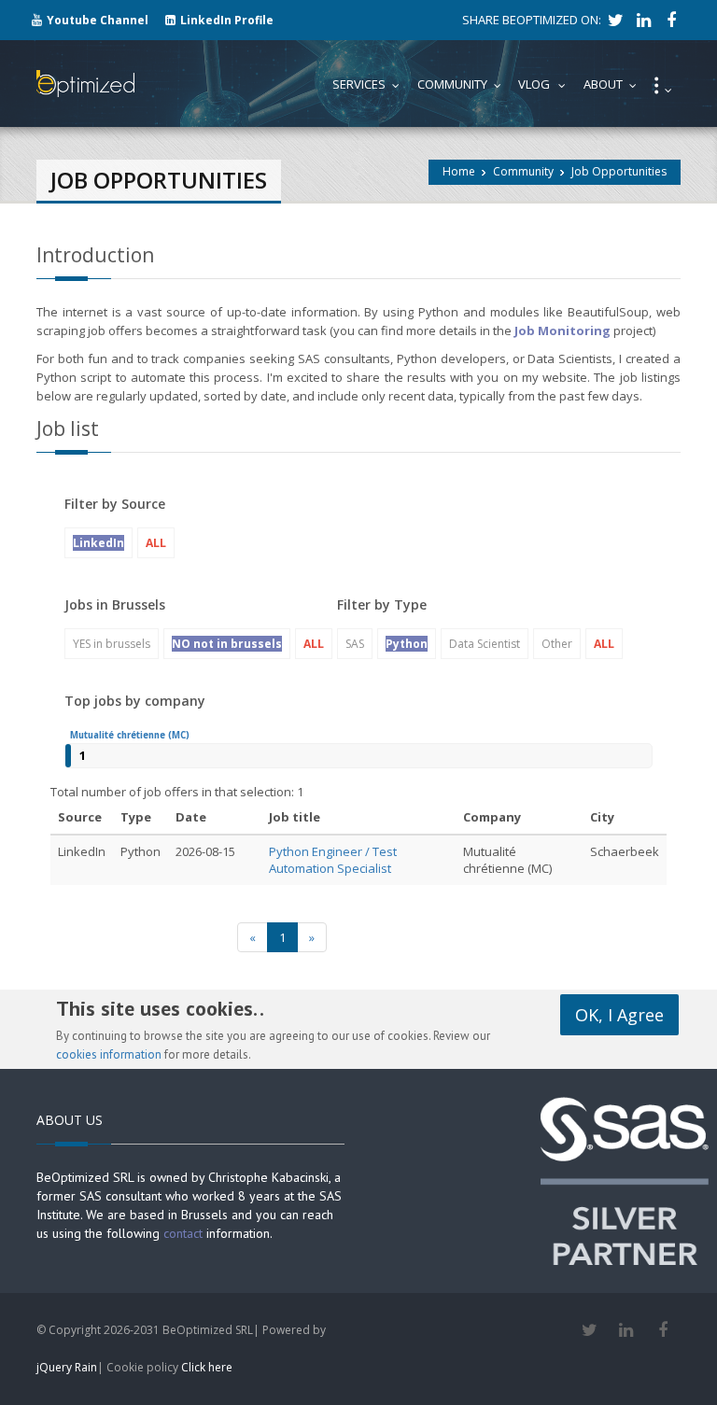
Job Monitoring (562, 330)
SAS (354, 644)
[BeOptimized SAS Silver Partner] (625, 1180)
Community (523, 171)
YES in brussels (111, 644)
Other (556, 644)
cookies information (109, 1054)
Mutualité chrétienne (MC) (130, 735)
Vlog (546, 84)
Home (459, 171)
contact (183, 1233)
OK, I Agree (619, 1015)
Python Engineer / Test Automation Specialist (333, 860)
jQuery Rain (66, 1367)
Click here (206, 1367)
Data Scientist (484, 644)
